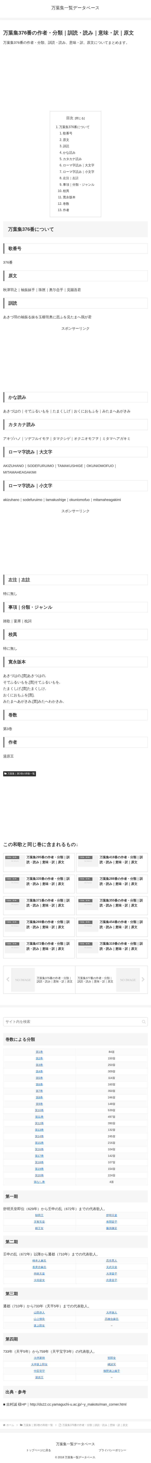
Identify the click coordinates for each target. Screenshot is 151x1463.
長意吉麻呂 (39, 1267)
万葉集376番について (74, 127)
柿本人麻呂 (39, 1260)
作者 (66, 210)
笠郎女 (112, 1357)
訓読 (66, 146)
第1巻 (39, 1051)
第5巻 (39, 1077)
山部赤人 (39, 1312)
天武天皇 (111, 1267)
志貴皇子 (111, 1280)
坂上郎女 (39, 1325)
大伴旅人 (111, 1312)
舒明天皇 (111, 1215)
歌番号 (67, 133)
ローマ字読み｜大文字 (78, 165)
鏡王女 (39, 1228)
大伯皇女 (39, 1280)
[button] (143, 1021)
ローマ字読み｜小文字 (78, 171)
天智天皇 (39, 1221)
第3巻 (39, 1064)
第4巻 (39, 1071)
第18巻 (39, 1162)
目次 (69, 118)
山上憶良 (39, 1319)
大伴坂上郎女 (39, 1364)
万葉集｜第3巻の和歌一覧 (21, 773)
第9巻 (39, 1103)
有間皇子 (111, 1221)
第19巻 (39, 1168)
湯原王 (39, 1377)
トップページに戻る (38, 1450)
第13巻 (39, 1129)
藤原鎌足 (111, 1228)
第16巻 (39, 1149)
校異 (66, 191)
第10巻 (39, 1110)
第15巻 (39, 1142)
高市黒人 (111, 1260)
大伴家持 (39, 1357)
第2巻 (39, 1058)
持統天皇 (39, 1273)
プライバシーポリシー (112, 1450)
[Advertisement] (75, 78)
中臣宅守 (39, 1370)
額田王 (39, 1215)
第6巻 (39, 1084)
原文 (66, 139)
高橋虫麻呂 (112, 1319)
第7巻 (39, 1090)
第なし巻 (39, 1181)
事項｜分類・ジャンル (78, 184)
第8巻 (39, 1097)
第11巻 (39, 1116)
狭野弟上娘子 (111, 1370)
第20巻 (39, 1175)
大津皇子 (111, 1273)
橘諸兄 (112, 1364)
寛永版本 (69, 197)
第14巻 (39, 1136)
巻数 (66, 203)
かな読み (69, 152)
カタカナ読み (72, 159)
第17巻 (39, 1155)
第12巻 (39, 1123)
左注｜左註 (71, 178)
